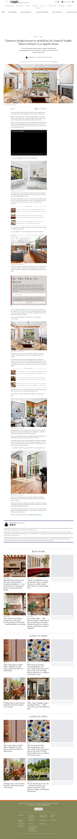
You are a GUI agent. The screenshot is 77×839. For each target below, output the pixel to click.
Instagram (43, 820)
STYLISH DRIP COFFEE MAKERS (41, 12)
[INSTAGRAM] (13, 525)
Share (14, 108)
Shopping (35, 5)
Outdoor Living (51, 5)
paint (35, 200)
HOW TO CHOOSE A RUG (57, 12)
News (40, 36)
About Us (21, 815)
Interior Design (9, 5)
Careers (31, 820)
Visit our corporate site (43, 805)
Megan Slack (32, 57)
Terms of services (28, 298)
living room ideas (18, 391)
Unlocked (69, 5)
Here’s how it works (53, 61)
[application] (29, 143)
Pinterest (53, 820)
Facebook (21, 824)
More (38, 8)
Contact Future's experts (31, 816)
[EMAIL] (15, 525)
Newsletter (44, 108)
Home (35, 36)
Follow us (38, 108)
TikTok (31, 824)
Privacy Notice (19, 299)
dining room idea (14, 443)
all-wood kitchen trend (23, 311)
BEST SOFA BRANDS (12, 12)
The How (27, 5)
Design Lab (61, 5)
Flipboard (21, 826)
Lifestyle (42, 5)
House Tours (19, 5)
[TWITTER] (11, 525)
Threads (42, 824)
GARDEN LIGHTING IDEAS (26, 12)
